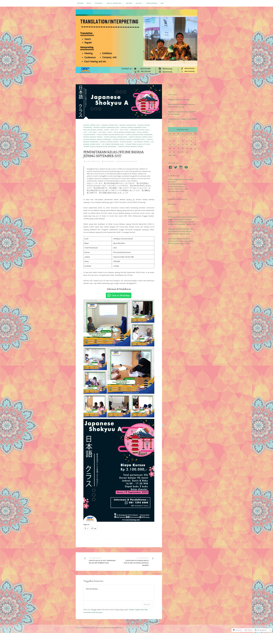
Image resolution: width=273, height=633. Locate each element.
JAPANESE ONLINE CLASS (139, 130)
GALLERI (138, 3)
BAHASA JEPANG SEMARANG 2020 (106, 127)
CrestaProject (117, 628)
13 (174, 145)
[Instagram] (181, 167)
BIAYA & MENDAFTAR (114, 3)
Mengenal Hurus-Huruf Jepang (178, 100)
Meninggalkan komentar (127, 161)
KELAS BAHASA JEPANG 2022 (124, 132)
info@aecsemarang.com (176, 186)
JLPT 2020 (93, 132)
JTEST (110, 132)
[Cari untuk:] (177, 86)
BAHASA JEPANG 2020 (91, 125)
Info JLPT (114, 130)
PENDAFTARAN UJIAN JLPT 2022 (138, 144)
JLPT (85, 132)
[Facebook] (170, 167)
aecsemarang (109, 161)
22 (183, 148)
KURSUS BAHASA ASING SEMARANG (139, 135)
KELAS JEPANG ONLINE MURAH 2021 (110, 135)
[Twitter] (175, 167)
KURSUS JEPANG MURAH (109, 142)
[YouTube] (186, 167)
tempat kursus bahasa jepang (130, 146)
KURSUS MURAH (126, 142)
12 (170, 145)
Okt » (174, 155)
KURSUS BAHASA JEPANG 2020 (115, 137)
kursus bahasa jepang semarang (97, 139)
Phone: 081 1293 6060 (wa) (177, 184)
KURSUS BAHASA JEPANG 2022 (140, 137)
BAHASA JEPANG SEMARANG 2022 (133, 127)
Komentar (147, 604)
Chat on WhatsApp (121, 295)
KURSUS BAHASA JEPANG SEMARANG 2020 (129, 139)
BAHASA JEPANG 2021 (110, 125)
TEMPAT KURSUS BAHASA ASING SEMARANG (99, 146)
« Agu (170, 155)
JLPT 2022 (102, 132)
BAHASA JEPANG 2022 (128, 125)
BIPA (162, 3)
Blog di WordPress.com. (85, 628)
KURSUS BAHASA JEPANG (92, 137)
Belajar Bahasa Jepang (93, 130)
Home (106, 130)
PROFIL (89, 3)
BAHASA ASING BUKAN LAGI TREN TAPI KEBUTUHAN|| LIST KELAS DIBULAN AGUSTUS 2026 (180, 231)
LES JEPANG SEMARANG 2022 (113, 144)
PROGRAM (98, 3)
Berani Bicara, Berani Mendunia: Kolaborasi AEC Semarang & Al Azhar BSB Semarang (181, 241)
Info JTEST (124, 130)
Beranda (80, 3)
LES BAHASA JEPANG (141, 142)
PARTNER (129, 3)
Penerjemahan (151, 3)
